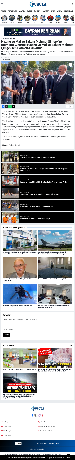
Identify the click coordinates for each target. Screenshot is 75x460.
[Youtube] (42, 415)
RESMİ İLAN (68, 11)
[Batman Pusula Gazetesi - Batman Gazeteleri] (37, 4)
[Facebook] (32, 415)
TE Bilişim (42, 449)
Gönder (6, 335)
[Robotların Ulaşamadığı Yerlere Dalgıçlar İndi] (20, 294)
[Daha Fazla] (13, 106)
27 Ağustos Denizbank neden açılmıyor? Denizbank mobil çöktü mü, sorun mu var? (19, 253)
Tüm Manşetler (7, 431)
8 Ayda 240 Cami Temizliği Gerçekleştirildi (52, 279)
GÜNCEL (12, 38)
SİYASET (46, 11)
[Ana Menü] (2, 4)
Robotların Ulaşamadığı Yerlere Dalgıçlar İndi (17, 305)
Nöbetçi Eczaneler (9, 422)
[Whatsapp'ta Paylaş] (10, 106)
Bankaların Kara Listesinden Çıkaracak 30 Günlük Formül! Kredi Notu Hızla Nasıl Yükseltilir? (54, 370)
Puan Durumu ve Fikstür (47, 426)
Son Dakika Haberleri (46, 431)
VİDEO (3, 11)
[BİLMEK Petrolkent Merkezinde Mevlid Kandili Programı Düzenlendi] (55, 294)
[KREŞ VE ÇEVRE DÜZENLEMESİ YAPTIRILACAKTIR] (20, 358)
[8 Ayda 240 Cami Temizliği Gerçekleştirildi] (55, 267)
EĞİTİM (29, 11)
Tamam (68, 457)
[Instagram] (39, 415)
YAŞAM (59, 11)
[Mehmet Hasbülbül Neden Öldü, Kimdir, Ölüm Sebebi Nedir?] (20, 267)
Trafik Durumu (7, 426)
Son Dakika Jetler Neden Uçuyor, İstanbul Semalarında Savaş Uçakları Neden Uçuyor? (52, 253)
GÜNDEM (37, 11)
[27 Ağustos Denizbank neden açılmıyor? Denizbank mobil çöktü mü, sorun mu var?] (20, 240)
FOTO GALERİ (12, 11)
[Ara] (73, 4)
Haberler (4, 38)
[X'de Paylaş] (6, 106)
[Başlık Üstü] (37, 31)
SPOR (53, 11)
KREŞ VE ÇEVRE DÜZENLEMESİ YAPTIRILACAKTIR (19, 369)
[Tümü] (71, 345)
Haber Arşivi (7, 435)
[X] (35, 415)
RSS (19, 443)
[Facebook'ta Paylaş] (3, 106)
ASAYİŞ (22, 11)
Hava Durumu (45, 422)
